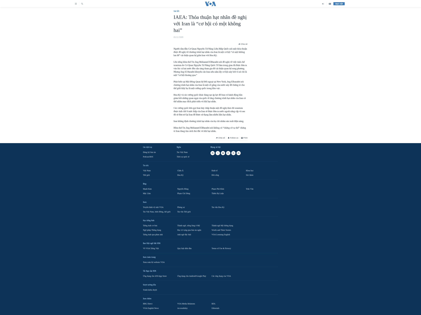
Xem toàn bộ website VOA (154, 262)
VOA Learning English (221, 234)
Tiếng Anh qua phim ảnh (153, 234)
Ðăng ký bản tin (149, 152)
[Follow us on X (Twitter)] (218, 153)
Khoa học (250, 170)
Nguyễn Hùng (182, 189)
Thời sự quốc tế (183, 157)
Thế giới (146, 175)
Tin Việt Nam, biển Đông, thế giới (156, 212)
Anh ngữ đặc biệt (184, 234)
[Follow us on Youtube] (223, 153)
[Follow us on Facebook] (212, 153)
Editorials (215, 308)
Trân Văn (249, 189)
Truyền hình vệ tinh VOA (153, 207)
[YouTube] (329, 4)
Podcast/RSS (148, 157)
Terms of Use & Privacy (221, 248)
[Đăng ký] (238, 153)
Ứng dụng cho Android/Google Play (191, 276)
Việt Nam (147, 170)
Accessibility (182, 308)
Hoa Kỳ (180, 175)
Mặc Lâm (147, 193)
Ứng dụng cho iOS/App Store (155, 276)
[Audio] (323, 4)
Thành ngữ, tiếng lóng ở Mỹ (188, 225)
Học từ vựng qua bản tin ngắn (189, 230)
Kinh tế (215, 170)
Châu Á (180, 170)
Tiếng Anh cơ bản (150, 225)
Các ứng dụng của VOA (221, 276)
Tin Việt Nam (182, 152)
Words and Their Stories (221, 230)
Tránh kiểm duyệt (150, 290)
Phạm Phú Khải (218, 189)
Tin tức (176, 11)
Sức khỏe (249, 175)
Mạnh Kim (147, 189)
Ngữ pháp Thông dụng (152, 230)
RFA (213, 303)
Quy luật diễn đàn (184, 248)
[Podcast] (233, 153)
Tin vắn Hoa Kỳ (218, 207)
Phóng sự (181, 207)
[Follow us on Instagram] (228, 153)
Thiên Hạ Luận (218, 193)
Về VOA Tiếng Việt (151, 248)
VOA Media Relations (186, 303)
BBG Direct (148, 303)
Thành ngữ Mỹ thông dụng (222, 225)
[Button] (242, 44)
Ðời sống (215, 175)
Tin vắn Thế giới (184, 212)
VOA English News (151, 308)
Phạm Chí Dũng (183, 193)
